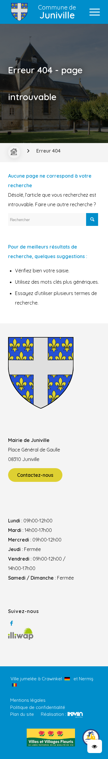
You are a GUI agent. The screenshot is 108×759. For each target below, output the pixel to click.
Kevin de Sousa (75, 714)
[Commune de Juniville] (14, 152)
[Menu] (91, 12)
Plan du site (22, 714)
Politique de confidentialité (37, 707)
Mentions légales (28, 700)
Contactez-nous (35, 475)
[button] (94, 746)
